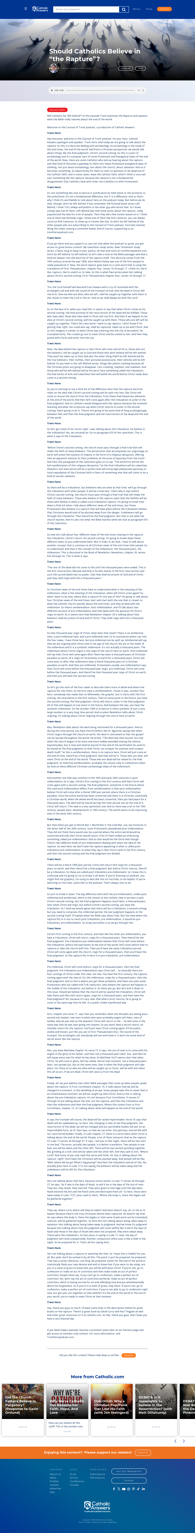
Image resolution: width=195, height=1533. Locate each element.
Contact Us (95, 1522)
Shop (149, 9)
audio (53, 45)
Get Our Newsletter (129, 1471)
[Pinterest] (133, 1489)
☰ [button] (25, 9)
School (74, 1477)
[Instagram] (128, 1489)
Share (140, 68)
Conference (77, 1481)
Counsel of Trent (74, 45)
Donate (164, 9)
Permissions (97, 1477)
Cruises (74, 1485)
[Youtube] (123, 1489)
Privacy (87, 1522)
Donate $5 (128, 1355)
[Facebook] (113, 1489)
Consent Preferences (108, 1522)
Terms (81, 1522)
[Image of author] (54, 68)
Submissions (97, 1474)
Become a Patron (57, 110)
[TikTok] (138, 1489)
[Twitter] (118, 1489)
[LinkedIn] (143, 1488)
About (137, 9)
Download (125, 68)
